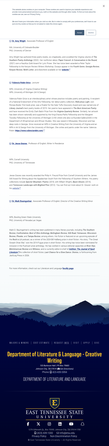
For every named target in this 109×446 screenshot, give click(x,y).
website (65, 69)
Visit (76, 342)
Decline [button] (91, 32)
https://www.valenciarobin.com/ (29, 130)
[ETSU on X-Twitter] (37, 425)
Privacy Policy (39, 436)
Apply (86, 342)
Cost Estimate (41, 342)
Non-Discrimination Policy (63, 436)
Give (97, 342)
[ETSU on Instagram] (48, 425)
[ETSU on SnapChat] (81, 425)
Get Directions (66, 368)
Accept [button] (79, 32)
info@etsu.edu (67, 432)
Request (61, 342)
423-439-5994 (59, 372)
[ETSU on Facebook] (27, 425)
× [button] (103, 5)
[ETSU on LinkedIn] (59, 425)
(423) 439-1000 (45, 432)
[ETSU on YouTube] (70, 425)
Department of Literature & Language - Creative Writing (54, 357)
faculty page (68, 268)
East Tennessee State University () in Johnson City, (54, 409)
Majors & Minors (19, 342)
